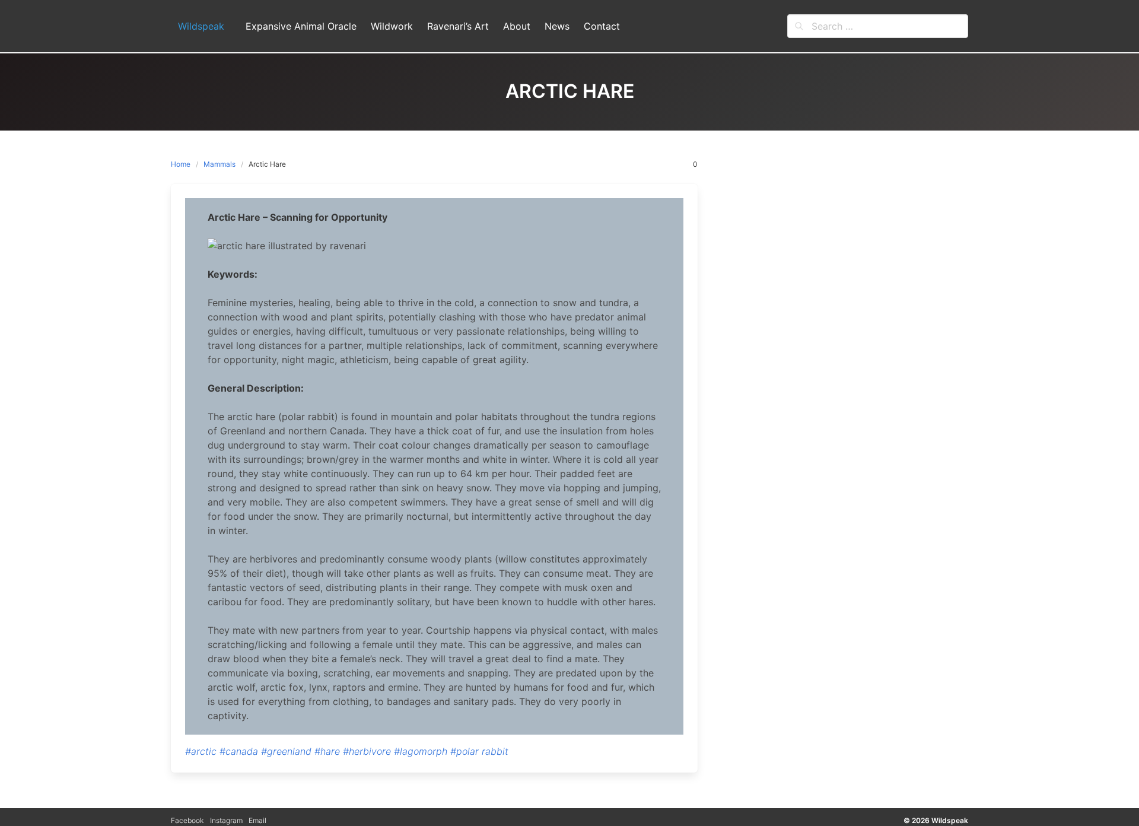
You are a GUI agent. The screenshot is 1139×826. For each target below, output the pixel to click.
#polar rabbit (479, 751)
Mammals (219, 164)
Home (180, 164)
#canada (238, 751)
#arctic (201, 751)
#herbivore (367, 751)
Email (257, 820)
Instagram (226, 820)
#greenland (286, 751)
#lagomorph (420, 751)
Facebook (187, 820)
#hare (327, 751)
